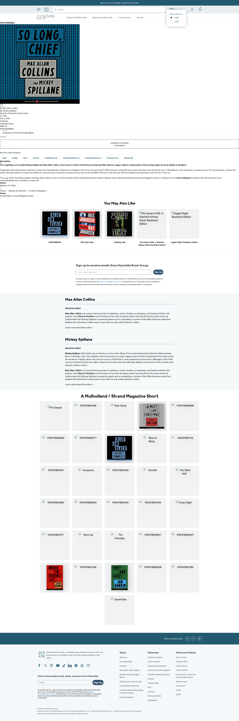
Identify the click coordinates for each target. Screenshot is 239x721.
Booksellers (152, 700)
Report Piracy (181, 681)
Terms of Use (181, 657)
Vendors (151, 691)
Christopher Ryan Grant (17, 113)
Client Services (154, 661)
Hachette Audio (7, 123)
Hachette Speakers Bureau (159, 674)
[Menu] (38, 9)
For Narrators (124, 17)
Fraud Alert (180, 685)
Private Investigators (38, 190)
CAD (177, 21)
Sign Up (158, 272)
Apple (4, 158)
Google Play (128, 158)
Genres (140, 17)
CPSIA (178, 690)
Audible (15, 158)
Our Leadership (126, 661)
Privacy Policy (181, 661)
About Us (123, 657)
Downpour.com (113, 158)
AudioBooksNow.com (71, 158)
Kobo (25, 158)
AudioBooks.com (51, 158)
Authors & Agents (155, 657)
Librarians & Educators (157, 665)
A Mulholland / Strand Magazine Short (17, 195)
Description (5, 161)
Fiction (3, 190)
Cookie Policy (181, 665)
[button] (119, 105)
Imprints (123, 665)
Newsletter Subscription (130, 670)
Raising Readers (154, 695)
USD (177, 17)
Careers (151, 678)
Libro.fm (36, 158)
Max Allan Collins (10, 108)
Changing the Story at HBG (131, 681)
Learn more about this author (78, 327)
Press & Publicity (127, 697)
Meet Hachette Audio (102, 17)
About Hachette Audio (76, 17)
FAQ (149, 687)
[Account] (192, 9)
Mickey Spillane (9, 110)
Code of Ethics (182, 670)
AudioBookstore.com (93, 158)
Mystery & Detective (17, 190)
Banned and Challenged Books (129, 676)
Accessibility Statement (129, 685)
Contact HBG (153, 683)
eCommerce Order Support (159, 670)
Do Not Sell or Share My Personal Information (186, 676)
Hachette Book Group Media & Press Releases (131, 691)
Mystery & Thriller (8, 185)
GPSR (178, 694)
